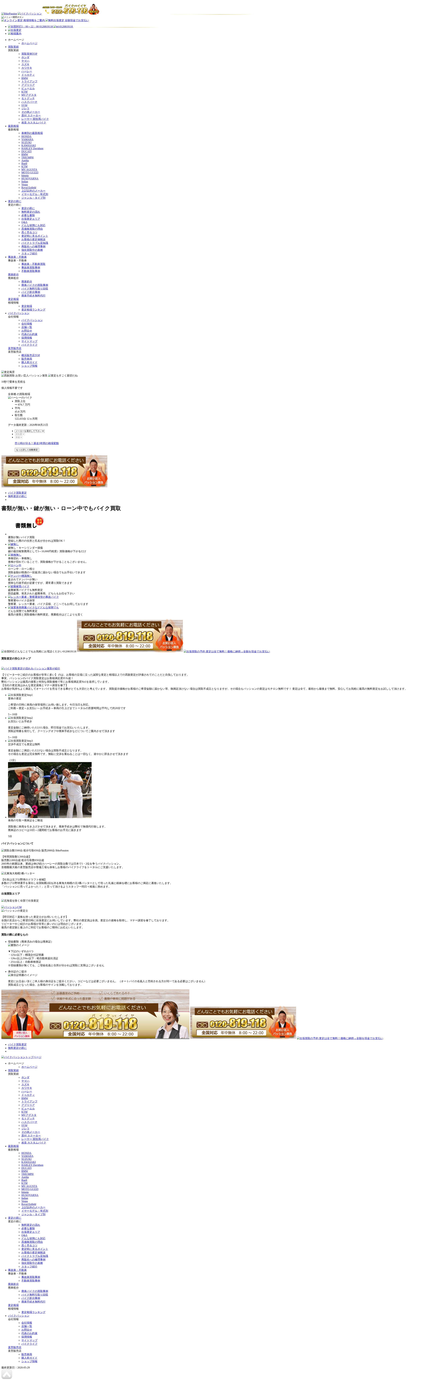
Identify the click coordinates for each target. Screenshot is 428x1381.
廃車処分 (13, 274)
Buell (24, 163)
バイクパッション (18, 313)
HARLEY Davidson (32, 148)
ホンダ (25, 57)
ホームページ (29, 43)
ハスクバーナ (29, 102)
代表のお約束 (29, 334)
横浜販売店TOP (30, 355)
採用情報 (26, 337)
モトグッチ (28, 98)
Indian (24, 181)
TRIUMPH (27, 157)
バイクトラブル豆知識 (34, 242)
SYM (24, 105)
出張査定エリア (30, 218)
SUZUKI (26, 142)
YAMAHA (27, 139)
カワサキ (26, 67)
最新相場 (13, 126)
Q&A (24, 222)
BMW (24, 78)
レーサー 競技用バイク (35, 119)
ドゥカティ (28, 74)
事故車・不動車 (17, 257)
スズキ (25, 64)
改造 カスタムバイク (33, 122)
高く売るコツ (29, 232)
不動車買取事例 (30, 271)
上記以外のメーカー (33, 190)
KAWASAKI (28, 145)
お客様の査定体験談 (33, 239)
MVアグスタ (28, 94)
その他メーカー (30, 112)
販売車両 (26, 358)
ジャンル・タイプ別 (33, 197)
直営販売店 (14, 348)
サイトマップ (29, 341)
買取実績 (13, 46)
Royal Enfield (28, 187)
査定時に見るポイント (34, 235)
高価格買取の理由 (32, 228)
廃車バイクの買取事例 (34, 285)
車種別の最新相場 (32, 133)
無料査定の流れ (30, 211)
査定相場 (13, 299)
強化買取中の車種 (32, 250)
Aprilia (25, 160)
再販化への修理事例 (33, 246)
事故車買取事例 (30, 267)
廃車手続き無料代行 (33, 295)
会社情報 (26, 323)
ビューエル (28, 88)
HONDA (26, 136)
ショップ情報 (29, 365)
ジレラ (25, 108)
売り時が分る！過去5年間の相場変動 (37, 443)
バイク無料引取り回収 (34, 288)
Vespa (24, 184)
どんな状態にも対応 (33, 225)
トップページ (33, 1057)
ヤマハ (25, 60)
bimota (25, 175)
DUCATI (26, 151)
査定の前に (14, 201)
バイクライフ (29, 344)
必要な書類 (28, 215)
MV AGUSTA (29, 169)
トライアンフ (29, 81)
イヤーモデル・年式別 (34, 194)
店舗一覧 (26, 327)
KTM (24, 91)
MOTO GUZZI (29, 172)
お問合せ (26, 330)
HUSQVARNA (29, 178)
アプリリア (28, 84)
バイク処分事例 (30, 292)
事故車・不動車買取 (33, 264)
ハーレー (26, 71)
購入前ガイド (29, 362)
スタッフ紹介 (29, 253)
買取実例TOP (29, 53)
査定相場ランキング (33, 309)
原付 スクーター (31, 115)
